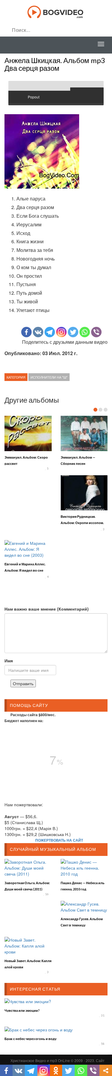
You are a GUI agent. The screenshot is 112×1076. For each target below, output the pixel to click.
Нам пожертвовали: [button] (23, 804)
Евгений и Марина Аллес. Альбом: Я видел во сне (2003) (24, 570)
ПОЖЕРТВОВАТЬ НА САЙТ (59, 840)
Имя (8, 661)
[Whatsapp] (84, 332)
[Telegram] (50, 332)
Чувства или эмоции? (22, 1010)
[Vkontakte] (38, 332)
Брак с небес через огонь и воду (30, 1039)
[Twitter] (73, 332)
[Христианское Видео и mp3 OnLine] (56, 11)
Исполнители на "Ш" (48, 377)
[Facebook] (26, 332)
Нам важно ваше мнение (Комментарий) (46, 609)
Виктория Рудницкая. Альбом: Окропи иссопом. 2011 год (82, 523)
